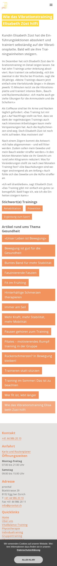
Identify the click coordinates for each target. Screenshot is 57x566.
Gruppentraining (12, 536)
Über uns (7, 521)
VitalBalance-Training (15, 524)
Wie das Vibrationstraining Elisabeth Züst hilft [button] (28, 407)
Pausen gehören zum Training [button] (27, 331)
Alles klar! (28, 560)
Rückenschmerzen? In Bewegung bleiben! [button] (28, 358)
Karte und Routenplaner (16, 451)
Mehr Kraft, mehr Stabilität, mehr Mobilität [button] (25, 319)
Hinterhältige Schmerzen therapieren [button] (23, 294)
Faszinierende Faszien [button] (21, 273)
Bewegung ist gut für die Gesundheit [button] (22, 250)
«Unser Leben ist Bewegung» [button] (25, 238)
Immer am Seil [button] (15, 307)
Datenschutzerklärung (28, 550)
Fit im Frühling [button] (15, 282)
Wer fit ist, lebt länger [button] (20, 395)
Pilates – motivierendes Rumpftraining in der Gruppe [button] (27, 343)
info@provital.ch (12, 505)
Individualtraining (12, 532)
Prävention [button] (34, 208)
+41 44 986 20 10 (11, 438)
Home (5, 517)
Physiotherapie (11, 528)
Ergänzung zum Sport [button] (17, 216)
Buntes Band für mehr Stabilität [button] (28, 263)
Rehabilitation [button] (12, 208)
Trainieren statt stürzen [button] (22, 370)
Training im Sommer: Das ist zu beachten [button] (28, 382)
